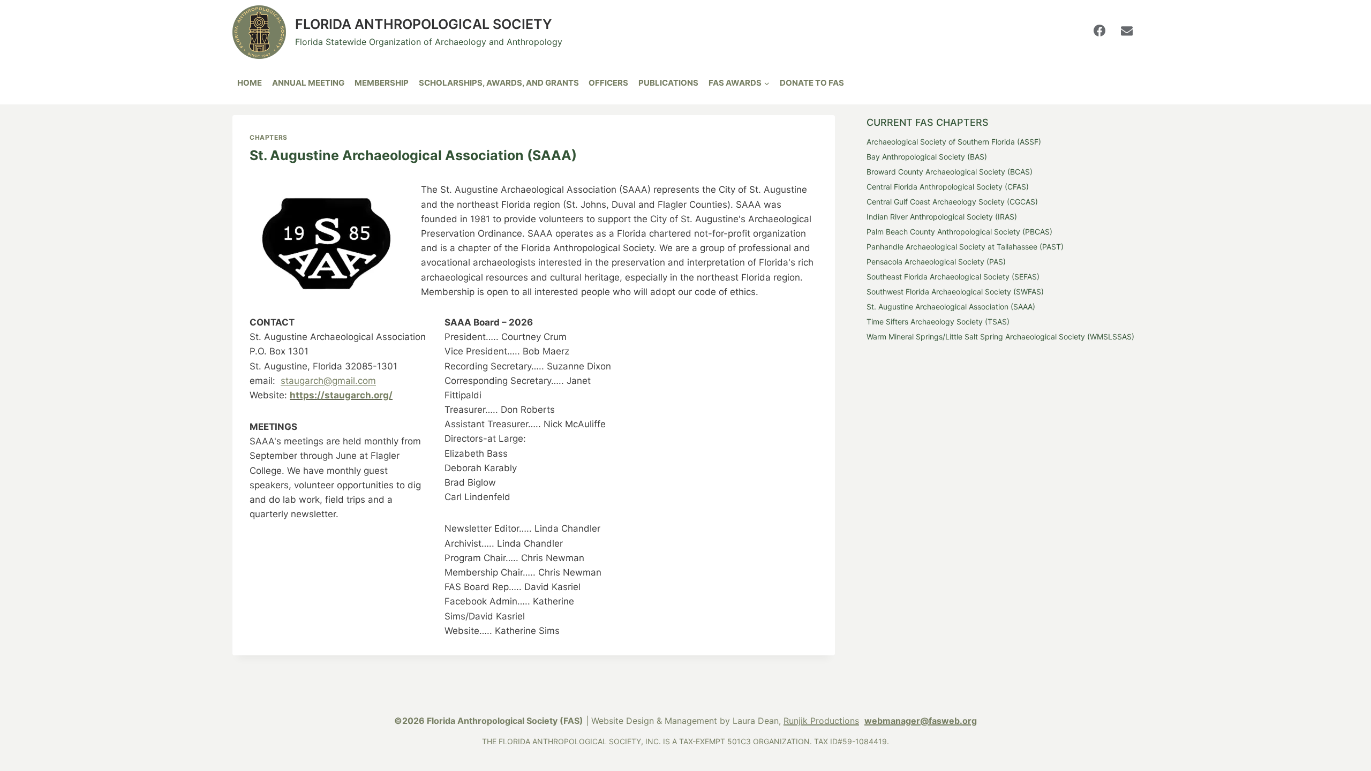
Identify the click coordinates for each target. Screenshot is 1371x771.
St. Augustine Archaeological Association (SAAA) (951, 306)
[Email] (1127, 30)
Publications (668, 83)
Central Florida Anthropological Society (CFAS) (948, 186)
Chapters (269, 137)
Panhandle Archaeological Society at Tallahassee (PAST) (965, 246)
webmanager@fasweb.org (920, 720)
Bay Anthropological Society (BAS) (927, 156)
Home (249, 83)
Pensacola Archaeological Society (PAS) (936, 261)
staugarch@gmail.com (328, 380)
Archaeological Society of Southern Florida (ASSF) (954, 141)
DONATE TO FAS (812, 83)
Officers (608, 83)
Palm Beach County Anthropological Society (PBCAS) (959, 231)
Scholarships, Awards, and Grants (499, 83)
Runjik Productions (821, 720)
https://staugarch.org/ (341, 395)
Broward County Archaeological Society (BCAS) (950, 171)
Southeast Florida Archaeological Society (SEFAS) (953, 276)
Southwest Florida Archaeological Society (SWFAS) (955, 291)
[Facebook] (1099, 30)
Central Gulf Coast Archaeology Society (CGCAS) (952, 201)
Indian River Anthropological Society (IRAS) (942, 216)
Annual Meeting (308, 83)
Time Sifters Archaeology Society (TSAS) (938, 321)
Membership (382, 83)
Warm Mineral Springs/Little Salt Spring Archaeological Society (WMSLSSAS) (1000, 336)
